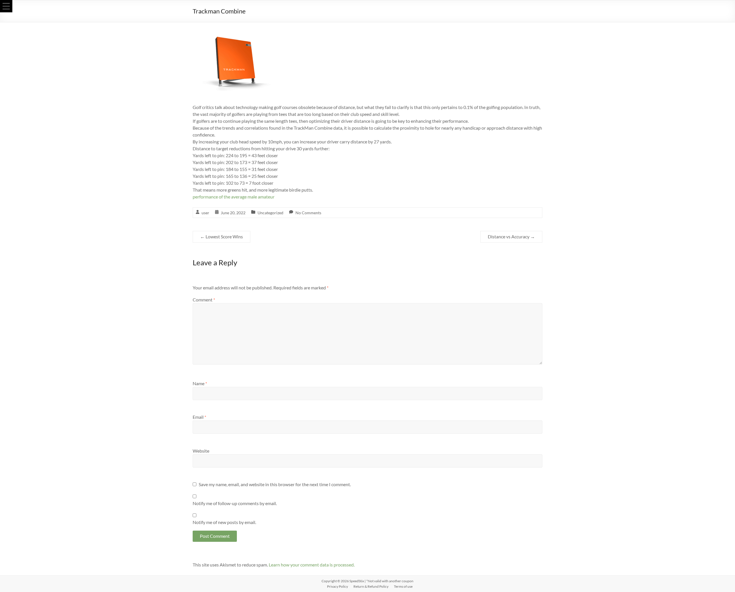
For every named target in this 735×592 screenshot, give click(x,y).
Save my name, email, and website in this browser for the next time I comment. (275, 484)
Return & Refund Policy (370, 586)
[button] (6, 6)
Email (199, 417)
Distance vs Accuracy (511, 236)
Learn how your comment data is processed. (312, 564)
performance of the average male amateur (233, 196)
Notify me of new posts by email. (224, 522)
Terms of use (403, 586)
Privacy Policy (337, 586)
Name (200, 383)
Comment (204, 299)
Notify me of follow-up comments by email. (235, 503)
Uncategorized (270, 212)
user (205, 212)
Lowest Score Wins (221, 236)
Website (201, 450)
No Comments (308, 212)
